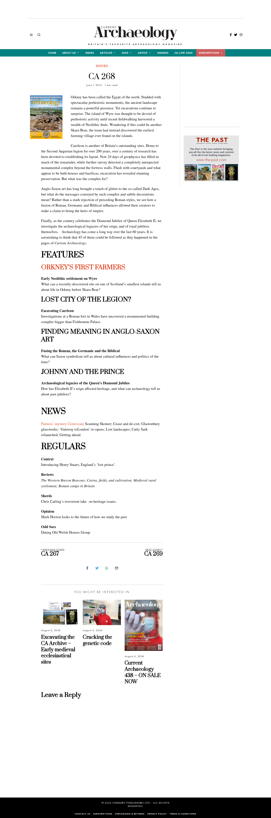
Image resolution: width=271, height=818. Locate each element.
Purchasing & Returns (130, 813)
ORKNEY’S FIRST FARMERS (83, 267)
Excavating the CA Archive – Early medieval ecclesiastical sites (58, 649)
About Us (69, 53)
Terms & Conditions (183, 813)
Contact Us (82, 813)
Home (52, 53)
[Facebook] (231, 35)
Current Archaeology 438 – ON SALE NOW (143, 672)
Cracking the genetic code (97, 640)
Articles (106, 53)
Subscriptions (209, 53)
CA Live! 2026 (183, 53)
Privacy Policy (157, 813)
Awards (162, 53)
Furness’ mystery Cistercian (62, 423)
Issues (89, 53)
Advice (142, 53)
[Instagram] (241, 35)
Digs (125, 53)
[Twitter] (235, 35)
